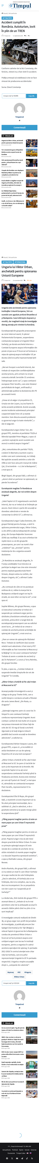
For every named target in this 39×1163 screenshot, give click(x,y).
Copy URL (31, 96)
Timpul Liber (20, 1153)
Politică (15, 1150)
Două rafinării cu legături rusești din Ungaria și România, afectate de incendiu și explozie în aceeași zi (12, 183)
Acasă (5, 13)
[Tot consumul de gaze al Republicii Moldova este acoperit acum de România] (31, 153)
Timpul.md (7, 36)
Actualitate (13, 13)
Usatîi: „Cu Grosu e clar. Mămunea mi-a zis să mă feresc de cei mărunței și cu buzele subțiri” (13, 203)
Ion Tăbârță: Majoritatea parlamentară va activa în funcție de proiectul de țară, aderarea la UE (13, 193)
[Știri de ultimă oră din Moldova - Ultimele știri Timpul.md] (19, 5)
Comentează (19, 127)
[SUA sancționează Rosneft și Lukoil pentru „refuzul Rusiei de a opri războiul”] (31, 163)
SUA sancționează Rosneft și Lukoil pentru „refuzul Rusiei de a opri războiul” (12, 162)
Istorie (27, 1150)
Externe (33, 1150)
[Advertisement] (19, 231)
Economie (11, 1153)
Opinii (21, 1150)
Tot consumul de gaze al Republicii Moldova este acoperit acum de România (12, 152)
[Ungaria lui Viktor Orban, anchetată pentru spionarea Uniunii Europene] (31, 143)
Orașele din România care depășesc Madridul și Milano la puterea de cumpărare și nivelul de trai (13, 172)
